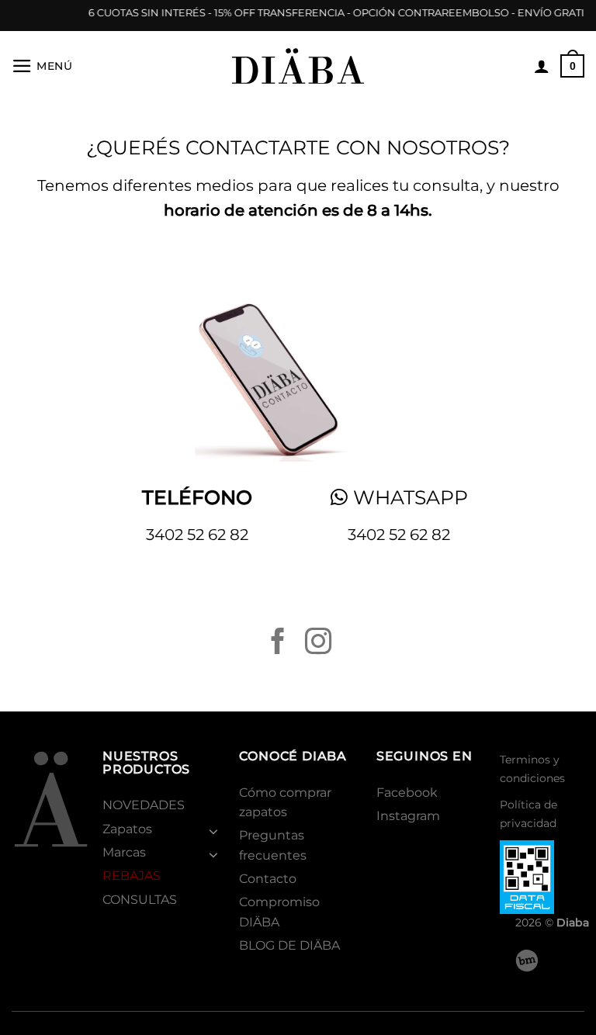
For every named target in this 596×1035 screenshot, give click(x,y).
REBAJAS (131, 875)
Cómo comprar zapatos (285, 802)
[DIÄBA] (298, 65)
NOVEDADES (143, 805)
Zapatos (127, 829)
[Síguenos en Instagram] (318, 643)
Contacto (267, 878)
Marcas (124, 852)
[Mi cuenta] (541, 66)
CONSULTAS (139, 899)
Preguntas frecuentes (273, 845)
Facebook (407, 792)
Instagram (408, 815)
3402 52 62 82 (197, 534)
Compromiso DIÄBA (279, 912)
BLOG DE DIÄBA (289, 945)
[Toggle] (214, 831)
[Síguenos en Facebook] (278, 643)
